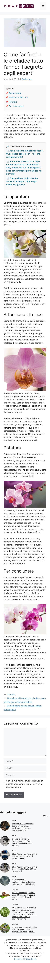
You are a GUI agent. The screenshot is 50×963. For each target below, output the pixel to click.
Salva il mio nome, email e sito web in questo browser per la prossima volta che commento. (24, 784)
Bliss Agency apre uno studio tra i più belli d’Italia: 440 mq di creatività (24, 869)
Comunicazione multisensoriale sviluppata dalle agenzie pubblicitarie (23, 882)
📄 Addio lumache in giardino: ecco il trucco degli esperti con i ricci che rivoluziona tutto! (24, 154)
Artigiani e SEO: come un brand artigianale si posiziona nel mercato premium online (22, 827)
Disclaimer (18, 959)
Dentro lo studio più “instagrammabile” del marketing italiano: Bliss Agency (22, 842)
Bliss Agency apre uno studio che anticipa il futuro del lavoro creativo (24, 856)
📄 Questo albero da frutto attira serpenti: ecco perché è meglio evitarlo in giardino (22, 181)
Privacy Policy (30, 959)
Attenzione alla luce (18, 97)
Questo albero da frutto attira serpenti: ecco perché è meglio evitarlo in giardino (24, 929)
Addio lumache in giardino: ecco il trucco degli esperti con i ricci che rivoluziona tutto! (23, 895)
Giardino (11, 694)
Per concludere (16, 106)
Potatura (13, 102)
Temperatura (15, 93)
